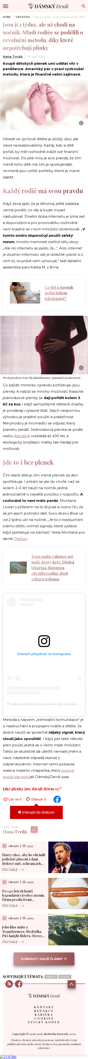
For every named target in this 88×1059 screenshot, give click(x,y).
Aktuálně (22, 436)
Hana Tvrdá (13, 56)
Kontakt (44, 1007)
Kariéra (44, 1014)
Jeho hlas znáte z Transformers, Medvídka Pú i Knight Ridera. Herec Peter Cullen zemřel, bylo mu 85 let (22, 936)
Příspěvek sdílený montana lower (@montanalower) (45, 704)
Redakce (44, 1011)
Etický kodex (44, 1022)
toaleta (64, 976)
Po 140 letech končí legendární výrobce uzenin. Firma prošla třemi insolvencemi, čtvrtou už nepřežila (23, 900)
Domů (7, 17)
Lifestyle (23, 17)
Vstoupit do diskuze (37, 812)
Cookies (44, 1018)
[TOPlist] (8, 1056)
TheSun (20, 538)
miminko (51, 976)
